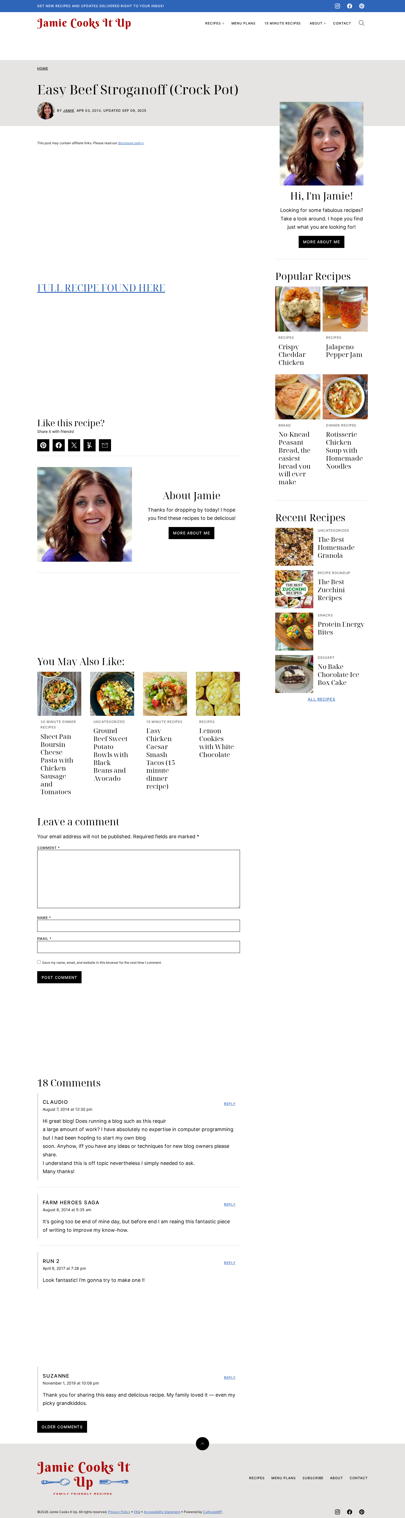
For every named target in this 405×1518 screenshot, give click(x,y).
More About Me (191, 533)
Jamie (68, 110)
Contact (342, 23)
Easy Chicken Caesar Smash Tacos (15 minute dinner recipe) (160, 758)
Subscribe (313, 1478)
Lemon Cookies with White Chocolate (216, 742)
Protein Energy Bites (341, 628)
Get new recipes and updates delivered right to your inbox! (100, 6)
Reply (230, 1104)
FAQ (137, 1512)
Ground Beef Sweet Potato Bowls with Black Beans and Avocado (110, 754)
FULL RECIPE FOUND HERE (101, 287)
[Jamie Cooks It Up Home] (84, 23)
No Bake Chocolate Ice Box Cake (338, 674)
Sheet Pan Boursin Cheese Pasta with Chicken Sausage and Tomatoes (56, 764)
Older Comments (62, 1426)
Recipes (213, 23)
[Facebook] (350, 6)
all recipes (321, 699)
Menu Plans (243, 23)
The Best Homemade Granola (336, 547)
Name (44, 918)
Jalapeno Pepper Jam (344, 350)
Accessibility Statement (162, 1512)
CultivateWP (212, 1512)
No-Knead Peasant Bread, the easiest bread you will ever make (294, 458)
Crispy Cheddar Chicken (292, 354)
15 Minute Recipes (282, 23)
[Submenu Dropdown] (223, 23)
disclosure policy (131, 143)
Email (44, 939)
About (316, 23)
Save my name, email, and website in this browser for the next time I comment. (102, 962)
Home (42, 68)
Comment (48, 848)
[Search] (362, 23)
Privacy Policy (119, 1512)
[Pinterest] (362, 6)
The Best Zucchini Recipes (331, 589)
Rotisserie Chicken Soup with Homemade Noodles (344, 450)
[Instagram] (337, 6)
